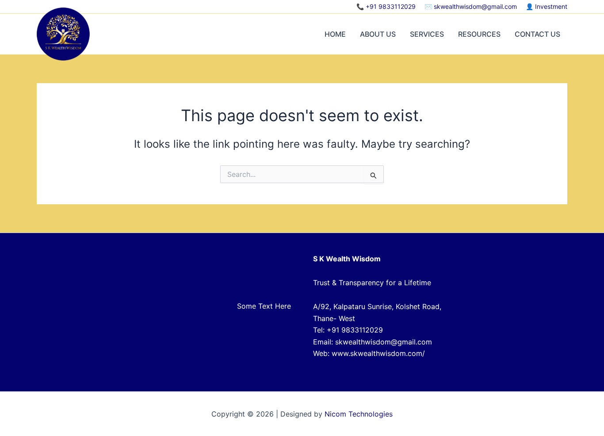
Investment (551, 6)
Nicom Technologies (359, 413)
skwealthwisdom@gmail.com (475, 6)
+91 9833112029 (391, 6)
